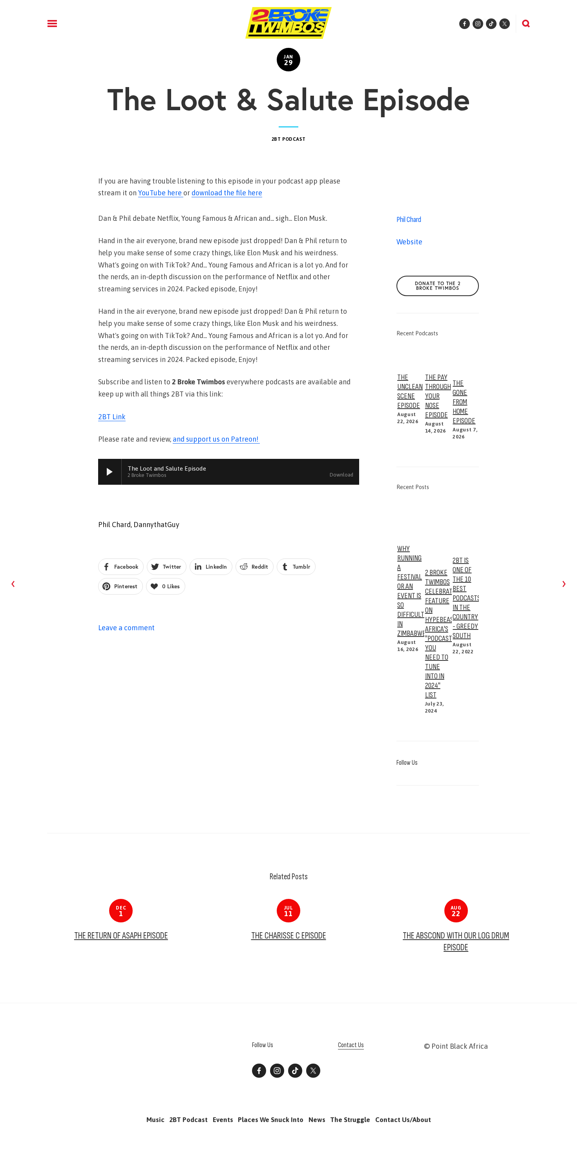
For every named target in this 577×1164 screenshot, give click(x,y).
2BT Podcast (289, 139)
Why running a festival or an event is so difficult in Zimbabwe (411, 591)
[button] (465, 333)
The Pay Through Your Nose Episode (438, 396)
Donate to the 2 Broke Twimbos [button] (438, 285)
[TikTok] (295, 1071)
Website (409, 242)
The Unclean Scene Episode (410, 391)
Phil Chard (114, 524)
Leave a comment (126, 628)
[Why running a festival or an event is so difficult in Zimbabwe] (410, 517)
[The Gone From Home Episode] (466, 358)
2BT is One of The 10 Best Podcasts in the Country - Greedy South (466, 598)
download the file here (227, 193)
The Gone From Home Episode (464, 402)
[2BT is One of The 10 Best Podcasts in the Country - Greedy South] (466, 523)
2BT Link (112, 417)
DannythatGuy (156, 524)
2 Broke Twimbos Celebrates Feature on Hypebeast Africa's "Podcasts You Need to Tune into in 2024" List (442, 634)
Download (341, 475)
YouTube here (160, 193)
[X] (313, 1071)
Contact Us (351, 1045)
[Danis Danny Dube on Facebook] (259, 1071)
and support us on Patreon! (216, 439)
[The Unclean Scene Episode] (410, 355)
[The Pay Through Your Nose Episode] (438, 355)
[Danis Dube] (277, 1071)
